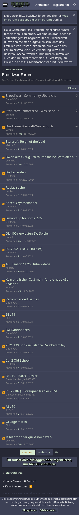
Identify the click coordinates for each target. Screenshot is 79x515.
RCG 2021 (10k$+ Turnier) (24, 249)
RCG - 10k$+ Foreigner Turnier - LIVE (32, 391)
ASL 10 (10, 406)
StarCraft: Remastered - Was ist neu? (32, 111)
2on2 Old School (18, 360)
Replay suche (15, 187)
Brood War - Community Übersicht (31, 95)
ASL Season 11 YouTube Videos (28, 264)
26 (19, 444)
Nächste (43, 452)
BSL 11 (10, 314)
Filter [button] (71, 88)
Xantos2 (10, 267)
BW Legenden (16, 172)
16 (19, 179)
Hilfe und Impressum (15, 486)
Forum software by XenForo (30, 493)
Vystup (9, 130)
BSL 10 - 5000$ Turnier (22, 376)
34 (19, 271)
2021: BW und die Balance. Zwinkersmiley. (36, 345)
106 (20, 133)
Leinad (9, 237)
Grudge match (16, 422)
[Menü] (5, 5)
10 (19, 164)
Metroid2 (11, 145)
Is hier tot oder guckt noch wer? (29, 437)
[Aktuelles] (74, 4)
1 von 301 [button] (27, 452)
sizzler (9, 410)
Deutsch (31, 481)
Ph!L (8, 318)
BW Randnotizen (18, 330)
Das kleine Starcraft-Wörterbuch (29, 126)
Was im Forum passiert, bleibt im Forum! (36, 17)
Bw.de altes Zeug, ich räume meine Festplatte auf (41, 157)
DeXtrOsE (11, 176)
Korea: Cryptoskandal (21, 203)
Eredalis (10, 114)
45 (19, 291)
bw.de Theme (13, 481)
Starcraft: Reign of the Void (25, 141)
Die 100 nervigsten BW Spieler (27, 233)
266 (20, 241)
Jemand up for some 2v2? (24, 218)
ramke (9, 191)
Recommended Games (22, 299)
